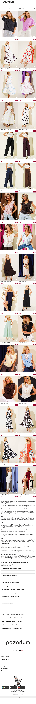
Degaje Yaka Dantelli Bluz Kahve (5, 403)
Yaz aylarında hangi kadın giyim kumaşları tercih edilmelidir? (13, 614)
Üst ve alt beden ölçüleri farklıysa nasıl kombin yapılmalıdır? (13, 579)
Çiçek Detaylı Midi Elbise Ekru (5, 494)
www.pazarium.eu (5, 659)
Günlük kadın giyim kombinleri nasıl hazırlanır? (10, 582)
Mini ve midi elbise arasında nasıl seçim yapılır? (11, 593)
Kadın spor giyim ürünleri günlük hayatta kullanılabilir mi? (13, 621)
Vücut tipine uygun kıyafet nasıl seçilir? (9, 575)
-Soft (13, 697)
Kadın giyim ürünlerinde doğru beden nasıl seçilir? (11, 568)
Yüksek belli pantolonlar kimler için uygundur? (10, 600)
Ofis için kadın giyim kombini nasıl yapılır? (10, 586)
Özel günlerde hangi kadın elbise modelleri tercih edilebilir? (13, 589)
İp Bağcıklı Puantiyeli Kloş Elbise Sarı (6, 129)
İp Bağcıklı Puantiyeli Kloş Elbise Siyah (24, 129)
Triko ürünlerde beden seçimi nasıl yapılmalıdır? (11, 610)
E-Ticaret (15, 697)
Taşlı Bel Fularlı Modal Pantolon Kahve (24, 190)
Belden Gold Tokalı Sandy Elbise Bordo (24, 494)
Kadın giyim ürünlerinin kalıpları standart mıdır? (11, 572)
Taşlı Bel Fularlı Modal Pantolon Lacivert (6, 190)
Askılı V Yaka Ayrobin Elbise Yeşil (5, 342)
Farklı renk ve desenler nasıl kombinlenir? (9, 624)
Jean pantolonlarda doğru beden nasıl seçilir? (10, 596)
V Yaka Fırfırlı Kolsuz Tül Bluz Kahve (24, 220)
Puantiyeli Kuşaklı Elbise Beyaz (5, 433)
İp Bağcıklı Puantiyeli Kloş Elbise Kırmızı (24, 68)
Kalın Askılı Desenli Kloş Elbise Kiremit (24, 464)
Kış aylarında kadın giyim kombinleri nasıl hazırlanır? (12, 617)
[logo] (8, 2)
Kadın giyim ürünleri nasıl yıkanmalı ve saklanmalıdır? (12, 628)
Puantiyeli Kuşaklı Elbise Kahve (23, 433)
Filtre (9, 8)
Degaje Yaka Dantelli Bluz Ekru (23, 403)
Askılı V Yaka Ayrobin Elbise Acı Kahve (6, 281)
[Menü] (1, 2)
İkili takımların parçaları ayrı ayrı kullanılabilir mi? (11, 607)
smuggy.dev (12, 691)
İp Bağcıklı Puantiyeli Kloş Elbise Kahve (6, 68)
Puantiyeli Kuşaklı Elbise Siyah (5, 464)
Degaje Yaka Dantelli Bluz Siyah (23, 342)
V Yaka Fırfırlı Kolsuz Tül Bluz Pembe (6, 220)
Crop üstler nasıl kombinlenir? (7, 603)
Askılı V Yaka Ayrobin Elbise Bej (23, 281)
